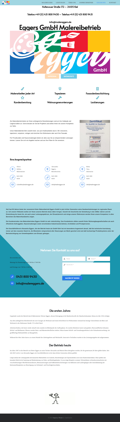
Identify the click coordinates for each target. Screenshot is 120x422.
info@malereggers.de (60, 22)
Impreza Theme (58, 418)
